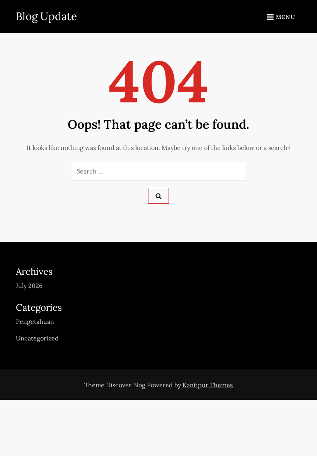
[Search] (158, 196)
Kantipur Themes (207, 385)
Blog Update (46, 16)
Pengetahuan (35, 321)
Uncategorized (37, 338)
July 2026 (29, 285)
